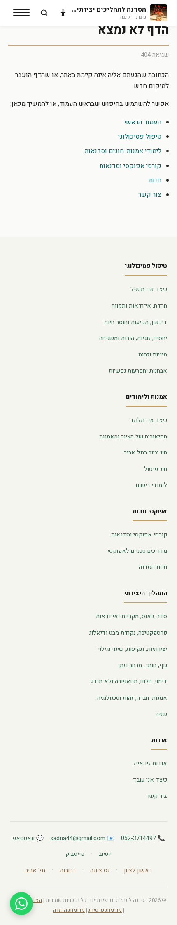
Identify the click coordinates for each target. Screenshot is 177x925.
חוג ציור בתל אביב (145, 452)
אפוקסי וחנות (150, 511)
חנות (155, 180)
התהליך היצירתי (145, 593)
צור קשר (149, 195)
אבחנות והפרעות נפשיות (138, 370)
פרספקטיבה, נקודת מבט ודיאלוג (128, 633)
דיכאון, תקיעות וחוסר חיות (135, 322)
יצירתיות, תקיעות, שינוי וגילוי (132, 649)
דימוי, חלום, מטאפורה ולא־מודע (128, 681)
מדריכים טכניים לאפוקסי (137, 551)
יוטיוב (105, 854)
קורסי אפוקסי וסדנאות (130, 166)
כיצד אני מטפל (148, 289)
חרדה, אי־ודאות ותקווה (139, 305)
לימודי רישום (151, 485)
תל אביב (35, 870)
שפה (161, 714)
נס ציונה (99, 870)
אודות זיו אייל (150, 763)
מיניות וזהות (152, 354)
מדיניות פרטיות (105, 910)
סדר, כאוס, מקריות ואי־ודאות (131, 616)
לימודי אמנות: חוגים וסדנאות (123, 151)
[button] (21, 12)
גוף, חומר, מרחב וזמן (142, 665)
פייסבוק (74, 854)
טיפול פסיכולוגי (139, 137)
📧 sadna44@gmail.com (82, 838)
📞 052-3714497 (143, 838)
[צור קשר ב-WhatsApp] (21, 903)
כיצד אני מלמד (148, 420)
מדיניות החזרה (69, 910)
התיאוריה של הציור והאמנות (133, 436)
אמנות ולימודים (146, 396)
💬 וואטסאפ (28, 838)
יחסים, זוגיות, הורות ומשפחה (133, 338)
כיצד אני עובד (150, 780)
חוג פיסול (155, 469)
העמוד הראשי (142, 122)
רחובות (68, 870)
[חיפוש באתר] (44, 13)
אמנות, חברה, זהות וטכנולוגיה (132, 698)
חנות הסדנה (153, 567)
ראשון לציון (138, 870)
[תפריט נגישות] (63, 13)
